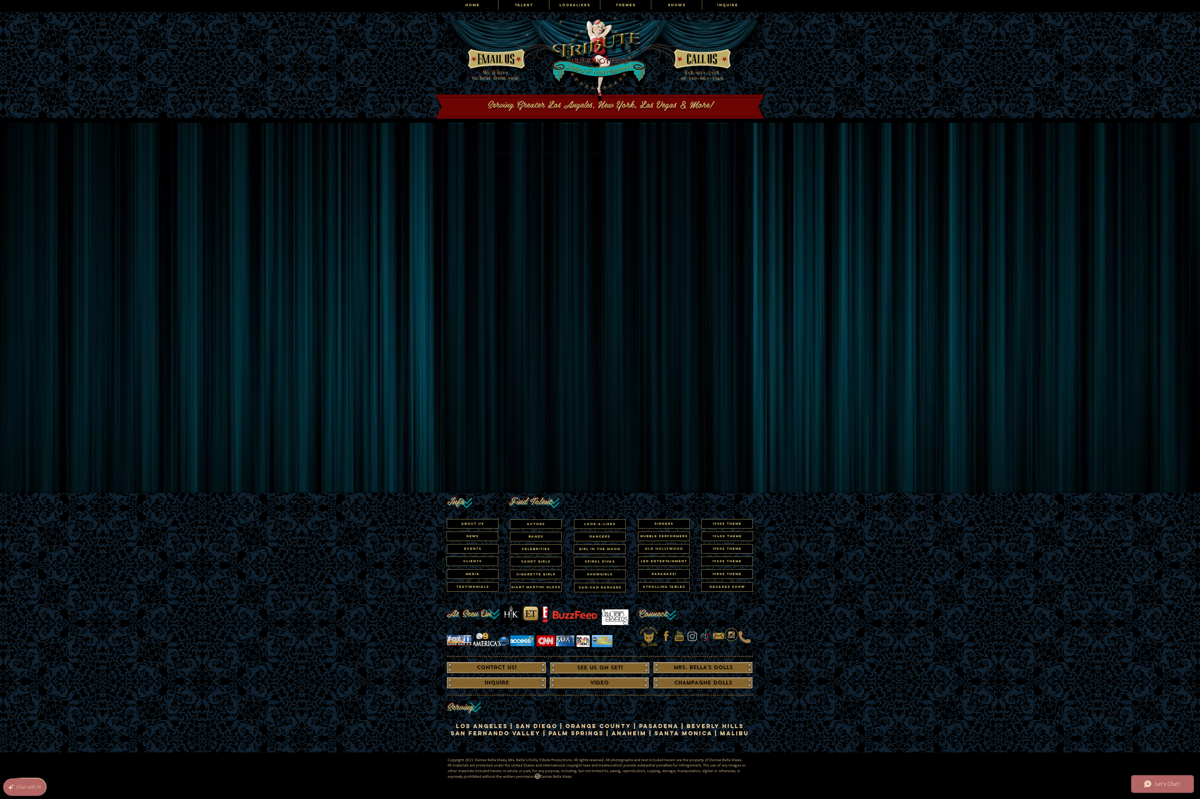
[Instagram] (692, 636)
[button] (536, 549)
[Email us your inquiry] (718, 636)
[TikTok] (705, 636)
